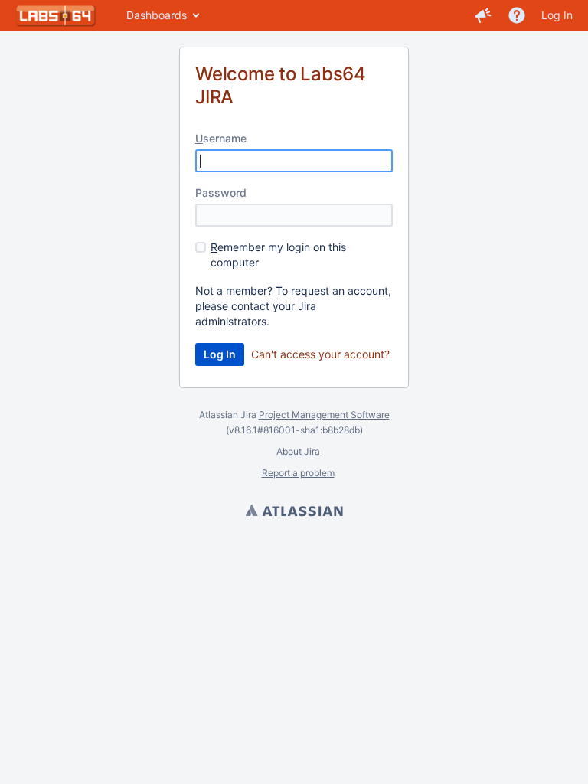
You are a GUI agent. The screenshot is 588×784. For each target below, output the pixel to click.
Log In (557, 14)
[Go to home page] (55, 15)
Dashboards (156, 14)
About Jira (298, 451)
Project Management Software (324, 414)
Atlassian (294, 512)
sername (221, 138)
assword (221, 192)
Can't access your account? (320, 354)
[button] (483, 15)
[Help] (517, 15)
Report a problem (298, 473)
